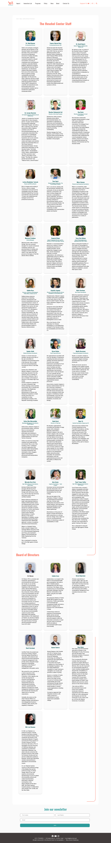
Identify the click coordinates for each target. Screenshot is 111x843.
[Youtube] (55, 836)
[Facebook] (53, 836)
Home (17, 18)
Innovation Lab (28, 3)
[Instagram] (58, 836)
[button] (96, 3)
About (21, 18)
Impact (18, 3)
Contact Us (66, 3)
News (52, 3)
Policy (45, 3)
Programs (38, 3)
